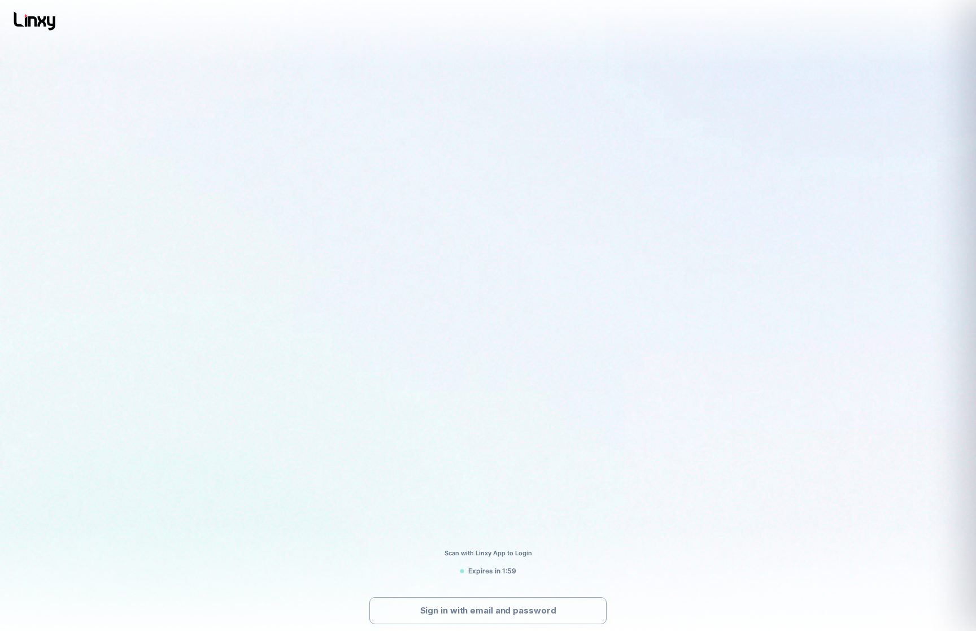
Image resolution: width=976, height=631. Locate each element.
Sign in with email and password (488, 610)
